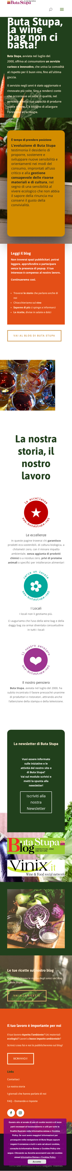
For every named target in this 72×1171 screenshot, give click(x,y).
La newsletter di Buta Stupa (36, 744)
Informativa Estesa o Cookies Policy (38, 1157)
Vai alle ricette (26, 995)
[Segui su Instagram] (20, 1113)
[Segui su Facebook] (11, 1113)
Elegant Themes (52, 1166)
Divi (18, 1166)
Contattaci (13, 1079)
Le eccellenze (36, 535)
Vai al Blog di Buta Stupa (34, 335)
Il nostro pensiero (36, 682)
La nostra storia (16, 1086)
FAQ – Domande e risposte (22, 1101)
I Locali (36, 608)
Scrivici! (20, 1058)
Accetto (37, 1161)
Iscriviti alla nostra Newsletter (36, 802)
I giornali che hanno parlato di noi (26, 1093)
